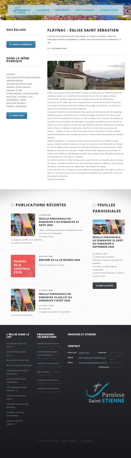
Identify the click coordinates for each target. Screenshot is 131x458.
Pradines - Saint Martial (16, 106)
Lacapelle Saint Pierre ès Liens (19, 83)
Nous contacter (85, 10)
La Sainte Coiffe (109, 10)
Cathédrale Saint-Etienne (48, 343)
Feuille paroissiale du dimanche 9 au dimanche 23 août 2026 (59, 222)
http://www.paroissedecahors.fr (92, 357)
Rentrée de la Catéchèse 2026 (59, 260)
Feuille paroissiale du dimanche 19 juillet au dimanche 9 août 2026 (55, 297)
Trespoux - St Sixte (14, 90)
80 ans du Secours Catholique (19, 365)
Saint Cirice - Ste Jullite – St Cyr (19, 96)
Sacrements (43, 10)
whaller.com (84, 352)
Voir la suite (105, 285)
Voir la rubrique (22, 44)
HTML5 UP (72, 441)
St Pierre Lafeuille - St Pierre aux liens (22, 93)
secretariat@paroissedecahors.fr (93, 362)
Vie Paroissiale (22, 10)
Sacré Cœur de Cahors (16, 103)
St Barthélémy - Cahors (16, 99)
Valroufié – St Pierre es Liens (18, 87)
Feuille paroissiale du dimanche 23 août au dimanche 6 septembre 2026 (108, 241)
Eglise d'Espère (43, 372)
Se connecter (86, 441)
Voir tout (18, 115)
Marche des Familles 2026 (17, 360)
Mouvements (62, 10)
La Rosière (10, 74)
